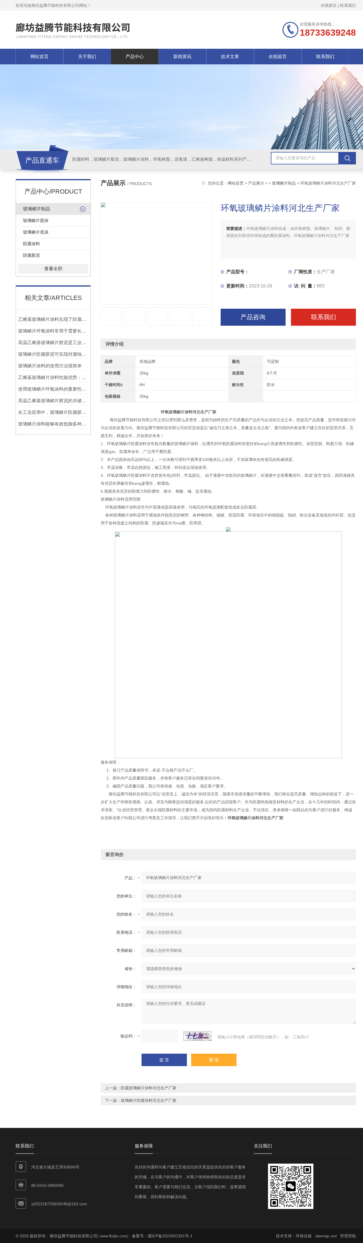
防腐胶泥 (31, 255)
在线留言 (329, 5)
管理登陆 (348, 1236)
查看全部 (53, 268)
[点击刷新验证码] (197, 1036)
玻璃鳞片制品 (36, 208)
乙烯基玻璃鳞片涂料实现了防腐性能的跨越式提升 (53, 319)
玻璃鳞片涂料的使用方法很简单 (50, 365)
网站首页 (39, 56)
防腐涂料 (31, 243)
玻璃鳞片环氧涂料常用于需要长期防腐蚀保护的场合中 (53, 331)
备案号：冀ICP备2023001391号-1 (162, 1236)
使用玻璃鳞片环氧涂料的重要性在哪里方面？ (53, 389)
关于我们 (87, 56)
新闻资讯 (182, 56)
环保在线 (304, 1236)
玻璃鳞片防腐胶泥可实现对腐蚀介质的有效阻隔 (53, 354)
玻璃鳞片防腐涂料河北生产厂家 (148, 1100)
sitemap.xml (326, 1236)
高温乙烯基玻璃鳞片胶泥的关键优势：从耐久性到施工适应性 (53, 400)
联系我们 (348, 5)
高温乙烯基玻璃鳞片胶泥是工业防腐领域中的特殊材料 (53, 342)
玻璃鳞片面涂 (35, 220)
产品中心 (135, 56)
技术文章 (230, 56)
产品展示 (256, 183)
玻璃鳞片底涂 (35, 232)
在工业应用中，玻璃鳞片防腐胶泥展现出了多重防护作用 (53, 412)
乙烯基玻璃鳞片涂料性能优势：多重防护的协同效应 (53, 377)
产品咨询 (252, 317)
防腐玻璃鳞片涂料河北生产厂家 (148, 1088)
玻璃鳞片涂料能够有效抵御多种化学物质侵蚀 (53, 424)
